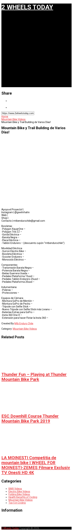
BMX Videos (15, 488)
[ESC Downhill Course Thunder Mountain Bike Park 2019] (36, 397)
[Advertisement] (36, 50)
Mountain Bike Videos (13, 119)
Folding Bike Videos (19, 494)
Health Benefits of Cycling (23, 497)
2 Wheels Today (27, 7)
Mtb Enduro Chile (23, 323)
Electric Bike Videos (19, 491)
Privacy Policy (18, 520)
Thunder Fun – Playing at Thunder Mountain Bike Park (34, 377)
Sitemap (14, 523)
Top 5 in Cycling (17, 502)
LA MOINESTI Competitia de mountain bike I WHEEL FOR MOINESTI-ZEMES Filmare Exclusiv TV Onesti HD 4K (35, 465)
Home (4, 116)
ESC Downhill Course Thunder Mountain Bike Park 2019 (30, 419)
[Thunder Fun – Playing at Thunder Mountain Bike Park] (36, 356)
